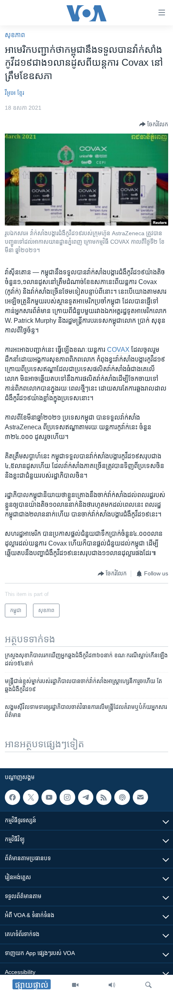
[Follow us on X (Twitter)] (30, 797)
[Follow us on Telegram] (85, 797)
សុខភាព (15, 34)
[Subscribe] (140, 797)
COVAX (118, 349)
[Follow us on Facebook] (12, 797)
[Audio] (112, 985)
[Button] (153, 124)
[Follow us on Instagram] (67, 797)
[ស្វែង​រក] (148, 985)
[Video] (75, 985)
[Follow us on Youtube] (49, 797)
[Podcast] (122, 797)
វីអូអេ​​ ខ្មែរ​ (14, 93)
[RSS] (103, 797)
